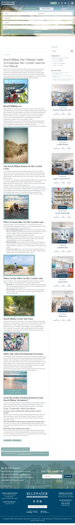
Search (37, 32)
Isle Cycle (9, 237)
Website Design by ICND (37, 520)
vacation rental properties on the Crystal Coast (29, 402)
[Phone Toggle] (68, 3)
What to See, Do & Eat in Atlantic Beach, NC (62, 76)
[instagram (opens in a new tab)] (37, 501)
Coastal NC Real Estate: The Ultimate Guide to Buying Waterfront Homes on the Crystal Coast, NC (24, 454)
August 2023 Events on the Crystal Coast (16, 449)
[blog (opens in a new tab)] (40, 501)
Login (53, 3)
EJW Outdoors (10, 289)
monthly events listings (22, 326)
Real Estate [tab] (46, 8)
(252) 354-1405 (9, 503)
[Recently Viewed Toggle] (62, 3)
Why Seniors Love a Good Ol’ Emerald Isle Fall (61, 73)
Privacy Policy (57, 519)
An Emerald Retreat (23, 187)
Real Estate (8, 440)
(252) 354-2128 (65, 505)
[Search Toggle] (58, 3)
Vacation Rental (17, 440)
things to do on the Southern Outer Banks (33, 126)
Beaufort (32, 117)
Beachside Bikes (11, 242)
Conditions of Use (67, 519)
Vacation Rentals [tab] (31, 8)
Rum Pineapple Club (38, 187)
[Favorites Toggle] (65, 3)
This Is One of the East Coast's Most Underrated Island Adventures (63, 79)
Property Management (59, 58)
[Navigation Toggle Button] (72, 3)
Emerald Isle (40, 289)
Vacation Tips (56, 65)
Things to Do (56, 61)
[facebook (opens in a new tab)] (34, 501)
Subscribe (68, 476)
